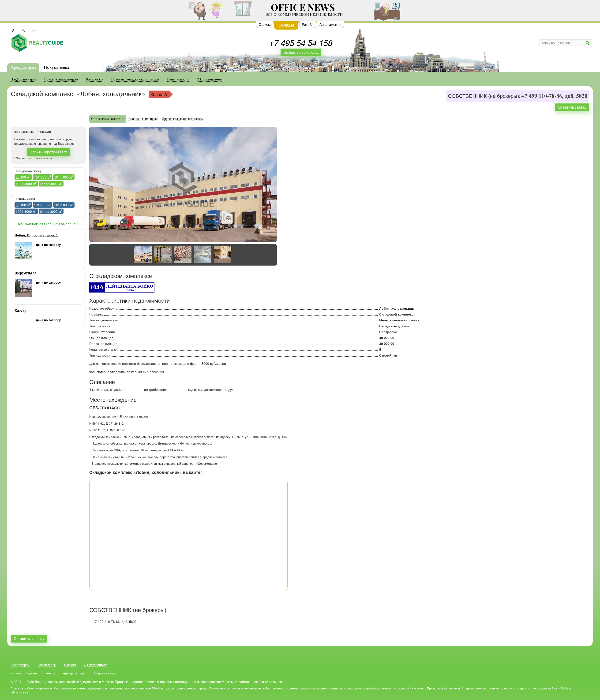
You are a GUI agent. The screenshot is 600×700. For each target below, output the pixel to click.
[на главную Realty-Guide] (37, 43)
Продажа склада (104, 673)
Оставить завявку (29, 638)
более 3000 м (51, 183)
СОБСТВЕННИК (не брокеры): (484, 96)
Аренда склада (74, 673)
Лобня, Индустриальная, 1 (36, 235)
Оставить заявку (572, 107)
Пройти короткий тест (48, 152)
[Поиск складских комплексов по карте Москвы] (12, 30)
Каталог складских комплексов (33, 673)
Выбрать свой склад (301, 52)
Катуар (20, 310)
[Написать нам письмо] (34, 30)
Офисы (265, 24)
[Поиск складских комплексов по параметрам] (23, 30)
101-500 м (42, 177)
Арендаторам (23, 67)
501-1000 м (63, 177)
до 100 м (23, 177)
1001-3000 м (26, 183)
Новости (70, 664)
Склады (286, 25)
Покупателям (56, 67)
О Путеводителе (95, 664)
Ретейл (307, 24)
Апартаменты (330, 24)
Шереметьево (25, 273)
